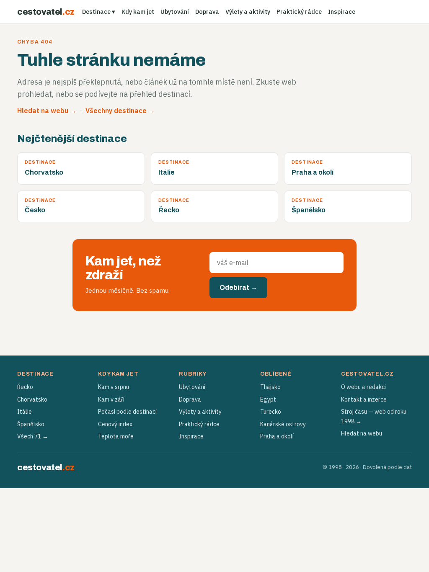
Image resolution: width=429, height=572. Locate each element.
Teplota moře (116, 436)
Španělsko (30, 424)
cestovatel (46, 11)
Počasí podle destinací (127, 411)
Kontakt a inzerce (364, 399)
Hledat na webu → (47, 110)
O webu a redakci (363, 387)
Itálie (24, 411)
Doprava (207, 11)
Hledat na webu (361, 433)
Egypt (268, 399)
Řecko (25, 387)
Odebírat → (238, 287)
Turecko (270, 411)
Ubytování (174, 11)
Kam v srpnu (113, 387)
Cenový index (115, 424)
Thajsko (270, 387)
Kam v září (111, 399)
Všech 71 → (32, 436)
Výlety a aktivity (247, 11)
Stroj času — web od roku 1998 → (373, 416)
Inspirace (341, 11)
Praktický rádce (299, 11)
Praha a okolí (277, 436)
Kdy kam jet (137, 11)
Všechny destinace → (120, 110)
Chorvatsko (32, 399)
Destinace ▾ (98, 11)
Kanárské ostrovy (283, 424)
